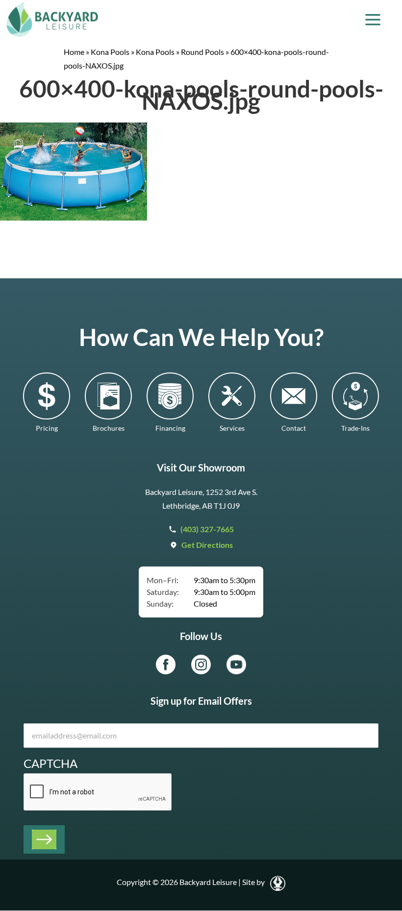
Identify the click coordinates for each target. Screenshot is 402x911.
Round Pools (202, 51)
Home (74, 51)
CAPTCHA (50, 763)
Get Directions (207, 544)
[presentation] (98, 792)
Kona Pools (110, 51)
